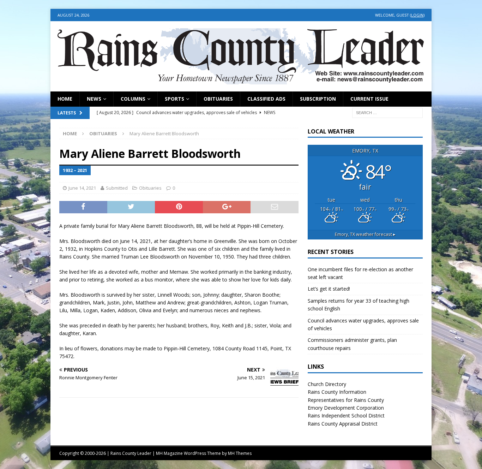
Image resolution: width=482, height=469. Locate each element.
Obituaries (218, 98)
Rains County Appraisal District (343, 423)
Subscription (318, 98)
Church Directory (327, 384)
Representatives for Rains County (346, 400)
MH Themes (240, 453)
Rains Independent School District (346, 415)
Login (417, 15)
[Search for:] (387, 112)
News (94, 98)
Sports (174, 98)
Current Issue (369, 98)
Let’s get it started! (329, 288)
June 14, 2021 (82, 188)
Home (65, 98)
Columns (133, 98)
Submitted (117, 188)
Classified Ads (266, 98)
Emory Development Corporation (346, 407)
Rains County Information (337, 391)
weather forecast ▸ (365, 234)
